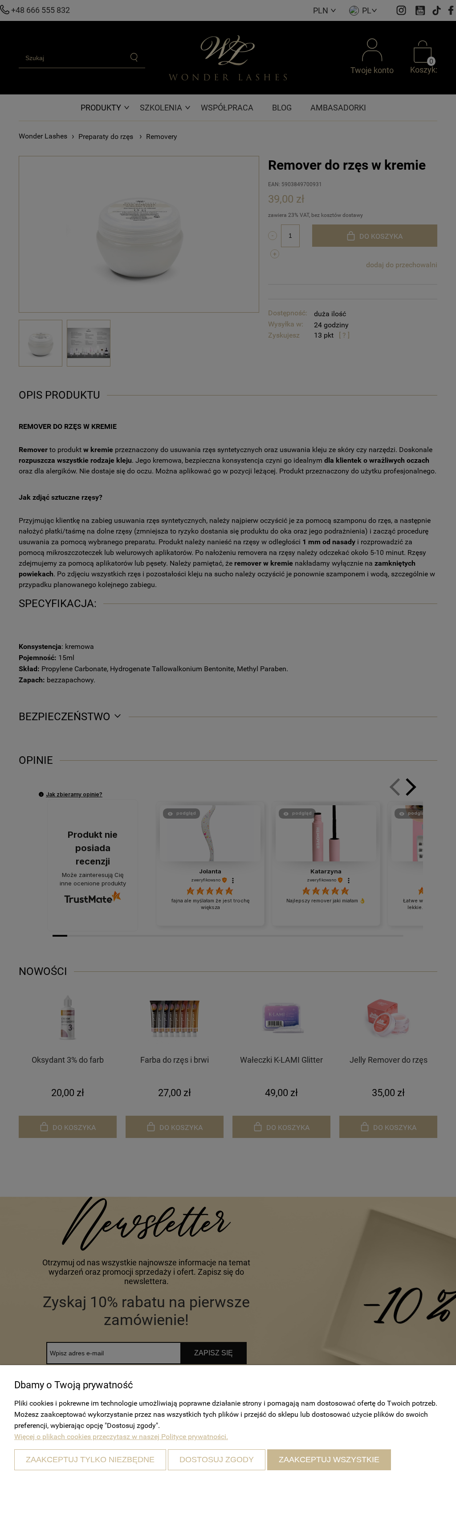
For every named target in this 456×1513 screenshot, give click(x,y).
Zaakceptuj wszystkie (329, 1459)
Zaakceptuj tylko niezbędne (90, 1459)
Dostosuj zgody (216, 1459)
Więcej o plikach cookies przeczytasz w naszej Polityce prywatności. (121, 1436)
